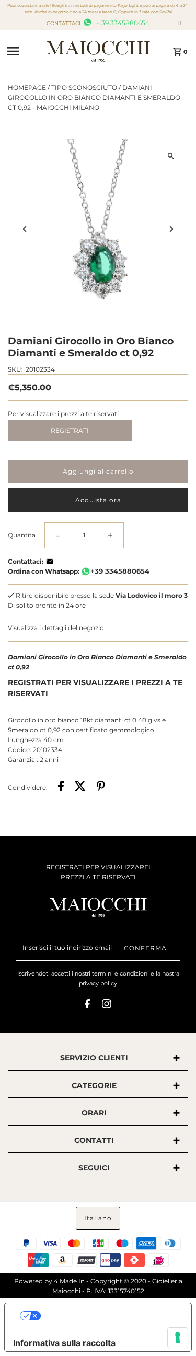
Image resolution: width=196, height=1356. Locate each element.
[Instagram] (106, 1005)
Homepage (27, 88)
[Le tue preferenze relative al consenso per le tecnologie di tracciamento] (178, 1338)
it (180, 23)
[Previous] (25, 229)
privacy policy (98, 983)
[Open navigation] (23, 51)
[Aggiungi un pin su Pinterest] (101, 787)
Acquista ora (98, 500)
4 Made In (69, 1281)
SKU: (15, 369)
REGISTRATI (70, 430)
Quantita (22, 535)
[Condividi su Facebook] (61, 787)
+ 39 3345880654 (122, 23)
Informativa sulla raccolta (64, 1343)
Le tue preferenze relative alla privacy (108, 1315)
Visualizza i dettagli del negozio (56, 628)
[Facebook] (87, 1005)
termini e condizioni (120, 973)
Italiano (98, 1218)
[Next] (171, 229)
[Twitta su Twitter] (80, 787)
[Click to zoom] (171, 155)
